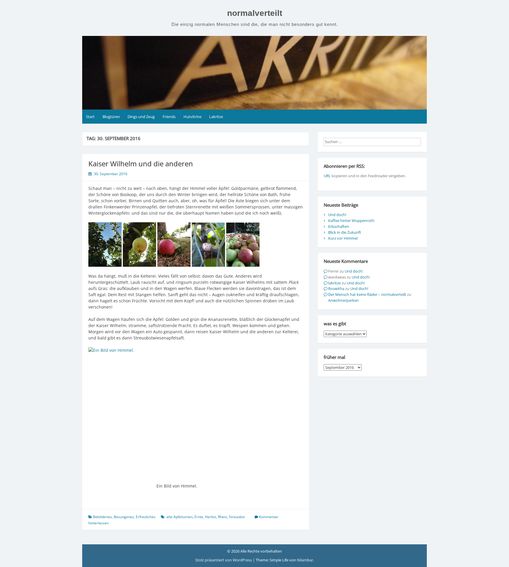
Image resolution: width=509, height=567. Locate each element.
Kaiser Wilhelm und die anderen (140, 163)
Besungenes (124, 516)
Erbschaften (338, 226)
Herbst (210, 516)
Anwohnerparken (343, 300)
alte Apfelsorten (179, 516)
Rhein (222, 516)
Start (90, 116)
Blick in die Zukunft (344, 232)
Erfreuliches (146, 516)
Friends (169, 116)
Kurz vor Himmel (343, 238)
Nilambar (305, 560)
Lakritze (216, 116)
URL (327, 175)
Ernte (198, 516)
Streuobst (237, 516)
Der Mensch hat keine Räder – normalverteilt (367, 294)
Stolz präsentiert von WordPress (224, 560)
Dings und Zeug (141, 116)
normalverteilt (254, 13)
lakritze (334, 283)
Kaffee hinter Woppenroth (351, 220)
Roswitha (336, 288)
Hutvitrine (192, 116)
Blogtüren (111, 116)
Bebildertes (102, 516)
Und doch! (337, 214)
